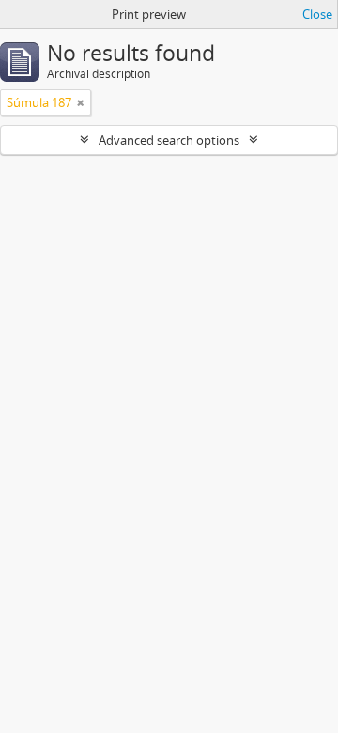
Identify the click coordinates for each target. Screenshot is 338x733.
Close (317, 14)
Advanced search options (169, 140)
